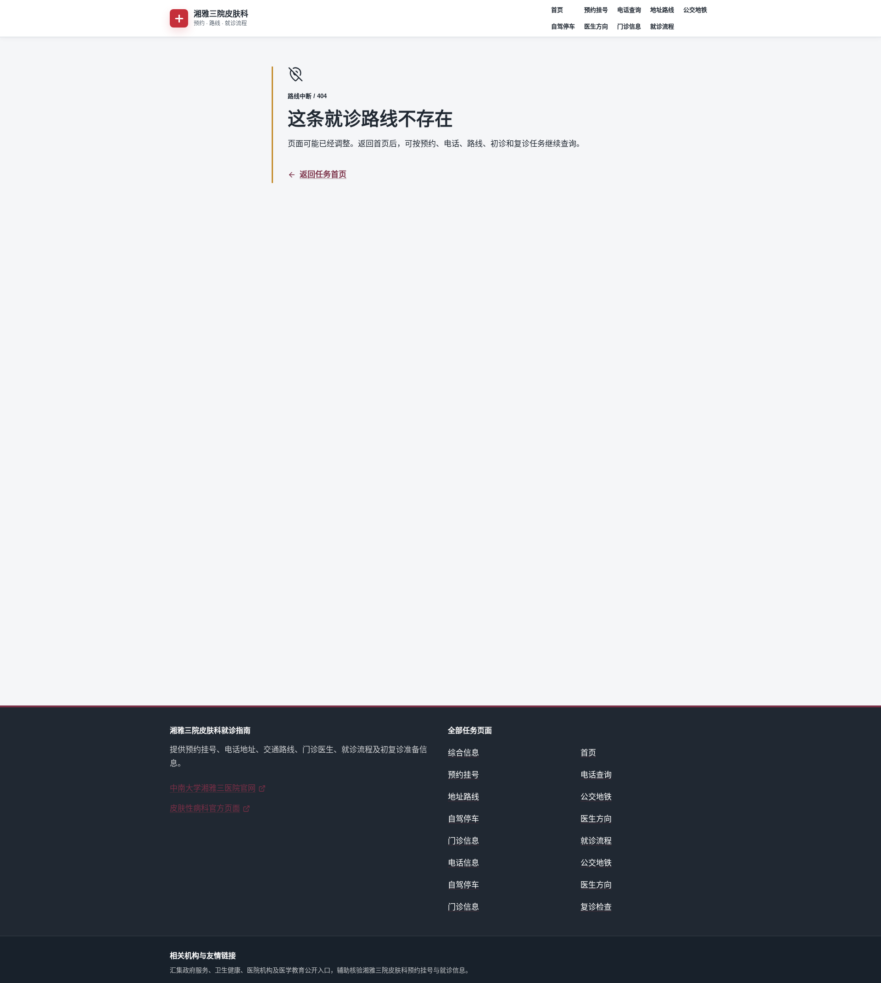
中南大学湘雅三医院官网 (213, 788)
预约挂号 (596, 9)
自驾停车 (563, 26)
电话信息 (463, 863)
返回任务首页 (323, 174)
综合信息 (463, 753)
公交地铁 (695, 9)
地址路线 (662, 9)
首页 (557, 9)
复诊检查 (596, 907)
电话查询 (629, 9)
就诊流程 (662, 26)
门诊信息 (629, 26)
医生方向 (596, 26)
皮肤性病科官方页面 (205, 808)
